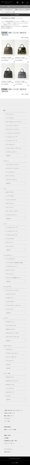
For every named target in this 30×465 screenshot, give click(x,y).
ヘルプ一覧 (7, 421)
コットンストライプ (11, 199)
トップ (2, 12)
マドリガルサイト (8, 449)
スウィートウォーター (11, 357)
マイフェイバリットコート (12, 290)
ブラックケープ (10, 360)
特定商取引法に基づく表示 (10, 440)
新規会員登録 (7, 427)
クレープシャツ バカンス (12, 125)
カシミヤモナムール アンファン (14, 121)
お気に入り (26, 6)
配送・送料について (9, 415)
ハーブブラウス (10, 196)
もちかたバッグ (10, 392)
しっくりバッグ (10, 388)
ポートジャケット (10, 175)
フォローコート (10, 297)
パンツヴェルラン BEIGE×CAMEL (14, 262)
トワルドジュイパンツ (11, 266)
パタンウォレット (10, 144)
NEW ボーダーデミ (10, 329)
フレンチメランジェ (11, 325)
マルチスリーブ (10, 321)
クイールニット (10, 246)
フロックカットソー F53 (12, 333)
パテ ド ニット (9, 242)
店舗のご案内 (7, 435)
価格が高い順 (5, 34)
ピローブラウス (10, 192)
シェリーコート (10, 309)
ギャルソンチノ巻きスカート (13, 277)
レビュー (20, 6)
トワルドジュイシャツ (11, 214)
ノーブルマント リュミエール (13, 133)
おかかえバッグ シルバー (12, 380)
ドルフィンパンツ (10, 270)
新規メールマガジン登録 (10, 429)
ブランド (14, 6)
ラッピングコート (10, 301)
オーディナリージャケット (12, 129)
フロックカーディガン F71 (12, 336)
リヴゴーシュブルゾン (11, 152)
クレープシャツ (10, 207)
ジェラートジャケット (11, 179)
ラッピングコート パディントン (14, 148)
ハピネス (8, 396)
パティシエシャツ (10, 203)
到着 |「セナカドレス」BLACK (21, 9)
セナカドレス (9, 349)
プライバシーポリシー (9, 443)
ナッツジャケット (10, 172)
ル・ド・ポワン (10, 118)
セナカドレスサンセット (12, 353)
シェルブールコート (11, 294)
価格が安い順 (23, 32)
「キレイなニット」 (8, 9)
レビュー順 (15, 32)
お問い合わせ (7, 452)
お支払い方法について (9, 413)
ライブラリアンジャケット (12, 164)
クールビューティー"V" (12, 137)
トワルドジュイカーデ (11, 235)
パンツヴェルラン (10, 258)
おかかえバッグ (10, 377)
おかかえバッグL (10, 384)
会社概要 (6, 438)
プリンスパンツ (10, 114)
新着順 (10, 32)
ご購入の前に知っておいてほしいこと (13, 410)
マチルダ (8, 364)
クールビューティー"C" (12, 140)
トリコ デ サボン (10, 238)
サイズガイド (7, 418)
